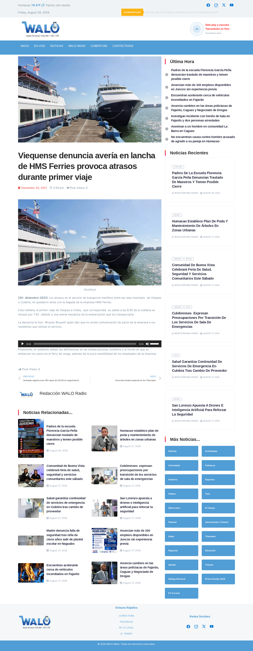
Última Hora (178, 167)
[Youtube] (231, 5)
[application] (89, 343)
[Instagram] (216, 5)
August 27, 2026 (132, 446)
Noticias (177, 215)
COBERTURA (99, 46)
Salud (188, 307)
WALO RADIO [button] (77, 46)
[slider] (155, 343)
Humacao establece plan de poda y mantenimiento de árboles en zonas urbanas (139, 435)
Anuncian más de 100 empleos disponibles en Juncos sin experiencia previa (181, 12)
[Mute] (147, 344)
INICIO (25, 46)
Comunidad (177, 259)
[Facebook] (208, 5)
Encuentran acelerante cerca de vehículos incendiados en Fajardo (62, 569)
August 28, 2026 (59, 450)
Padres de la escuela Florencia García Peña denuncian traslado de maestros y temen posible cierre (64, 435)
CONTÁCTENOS (123, 46)
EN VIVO (39, 46)
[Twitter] (223, 5)
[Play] (22, 344)
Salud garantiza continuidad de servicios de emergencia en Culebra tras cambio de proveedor (200, 366)
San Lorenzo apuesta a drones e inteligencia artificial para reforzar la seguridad (199, 409)
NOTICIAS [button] (56, 46)
